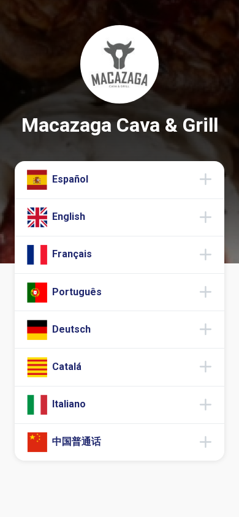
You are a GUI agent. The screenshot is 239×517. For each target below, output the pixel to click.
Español (69, 179)
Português (76, 291)
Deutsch (70, 329)
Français (71, 254)
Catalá (66, 366)
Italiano (68, 404)
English (67, 216)
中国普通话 (75, 441)
